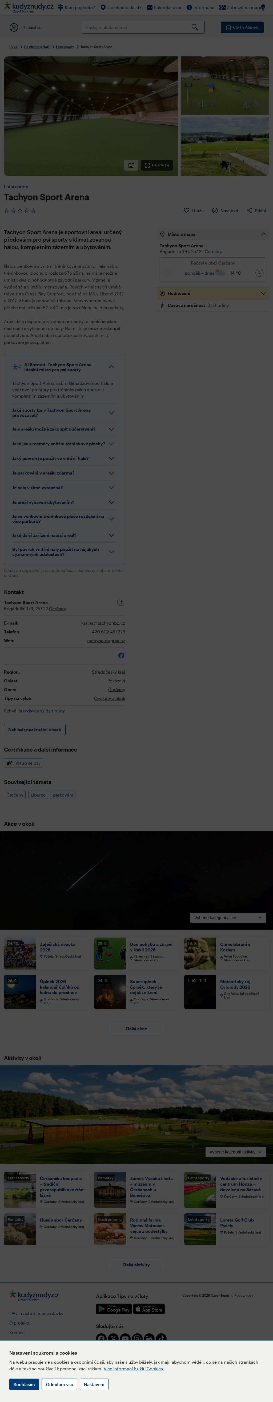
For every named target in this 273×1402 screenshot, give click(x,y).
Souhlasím (24, 1384)
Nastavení (94, 1384)
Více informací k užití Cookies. (134, 1368)
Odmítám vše (59, 1384)
